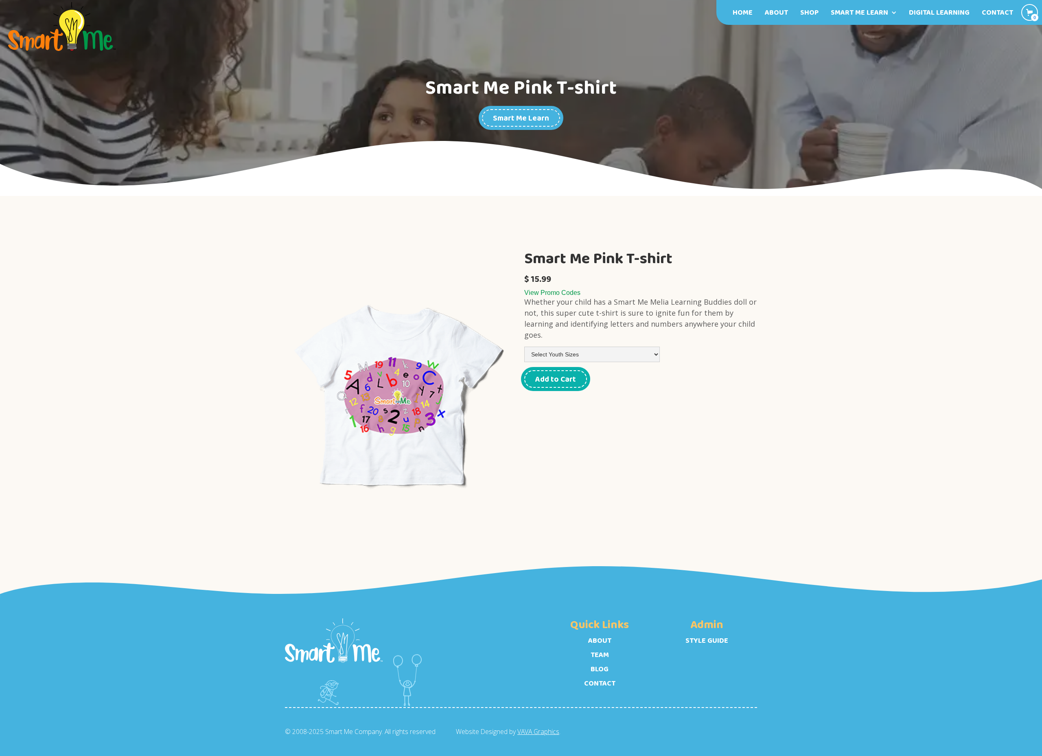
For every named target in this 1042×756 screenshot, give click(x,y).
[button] (864, 13)
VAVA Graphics (538, 731)
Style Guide (706, 641)
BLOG (600, 669)
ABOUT (599, 641)
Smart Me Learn (521, 118)
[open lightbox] (401, 397)
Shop (809, 13)
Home (743, 13)
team (600, 655)
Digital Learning (939, 13)
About (776, 13)
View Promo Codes (552, 292)
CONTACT (599, 683)
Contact (997, 13)
